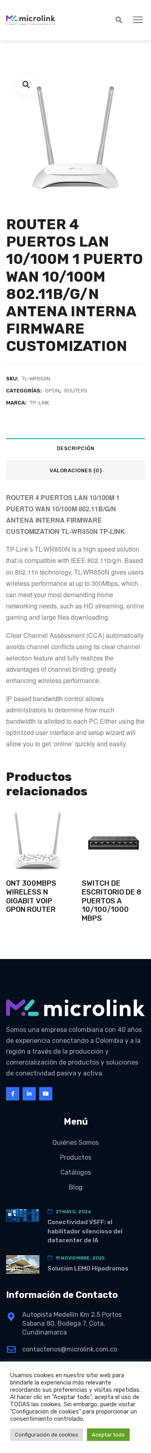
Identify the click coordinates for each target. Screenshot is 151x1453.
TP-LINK (39, 403)
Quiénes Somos (75, 1142)
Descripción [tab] (76, 448)
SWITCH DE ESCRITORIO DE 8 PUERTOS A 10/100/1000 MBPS (111, 900)
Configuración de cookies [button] (46, 1435)
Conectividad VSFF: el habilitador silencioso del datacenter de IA (85, 1231)
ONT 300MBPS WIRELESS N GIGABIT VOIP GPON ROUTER (31, 896)
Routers (75, 391)
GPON (52, 391)
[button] (138, 20)
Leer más (38, 856)
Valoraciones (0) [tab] (75, 470)
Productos (75, 1157)
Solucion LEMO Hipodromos (88, 1268)
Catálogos (75, 1172)
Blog (76, 1187)
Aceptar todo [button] (108, 1435)
